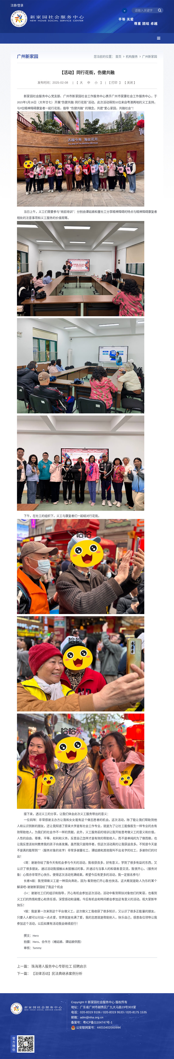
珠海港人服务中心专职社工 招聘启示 (59, 966)
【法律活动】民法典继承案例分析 (56, 973)
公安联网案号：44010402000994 (98, 1027)
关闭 (130, 82)
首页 (118, 56)
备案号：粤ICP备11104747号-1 (91, 1022)
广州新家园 (149, 56)
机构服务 (132, 56)
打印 (114, 82)
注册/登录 (17, 5)
